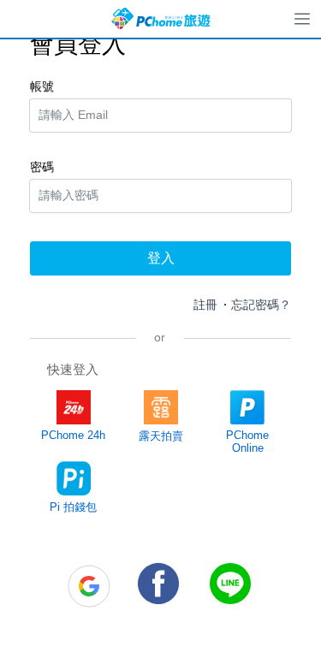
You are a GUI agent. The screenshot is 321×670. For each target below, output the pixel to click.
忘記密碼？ (261, 304)
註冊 (205, 304)
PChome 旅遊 (161, 19)
